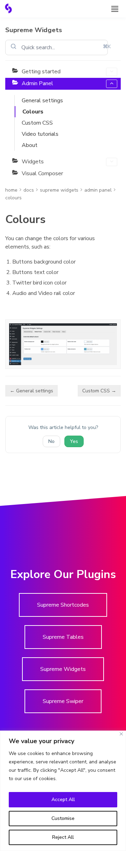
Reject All (63, 837)
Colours (32, 112)
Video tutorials (40, 134)
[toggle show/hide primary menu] (115, 9)
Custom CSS (37, 123)
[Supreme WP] (8, 8)
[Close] (121, 733)
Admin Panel (37, 83)
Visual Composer (42, 173)
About (29, 145)
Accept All (63, 799)
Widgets (33, 161)
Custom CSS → (99, 390)
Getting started (41, 71)
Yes (74, 441)
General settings (42, 100)
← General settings (31, 390)
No (51, 441)
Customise (63, 818)
